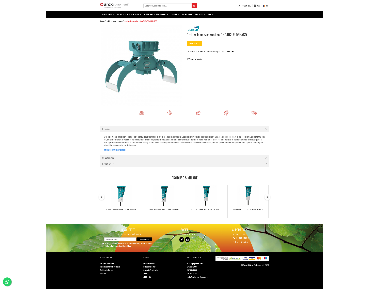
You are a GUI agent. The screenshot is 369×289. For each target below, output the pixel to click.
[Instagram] (187, 239)
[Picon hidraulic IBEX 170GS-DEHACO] (163, 196)
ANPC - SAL (147, 277)
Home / (103, 21)
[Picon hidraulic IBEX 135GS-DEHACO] (121, 196)
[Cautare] (194, 5)
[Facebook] (181, 239)
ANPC (145, 273)
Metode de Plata (149, 263)
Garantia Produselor (150, 270)
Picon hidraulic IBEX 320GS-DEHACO (248, 209)
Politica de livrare (106, 270)
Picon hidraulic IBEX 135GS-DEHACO (121, 209)
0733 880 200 (242, 237)
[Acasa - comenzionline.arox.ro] (114, 6)
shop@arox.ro (242, 241)
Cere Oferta (194, 43)
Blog (210, 14)
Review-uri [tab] (108, 163)
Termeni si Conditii (107, 263)
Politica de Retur (149, 266)
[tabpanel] (141, 65)
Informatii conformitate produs (115, 149)
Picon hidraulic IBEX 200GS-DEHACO (206, 209)
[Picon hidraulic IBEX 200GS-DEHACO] (205, 196)
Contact (103, 273)
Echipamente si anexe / (115, 21)
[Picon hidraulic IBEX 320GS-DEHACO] (248, 196)
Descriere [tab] (106, 128)
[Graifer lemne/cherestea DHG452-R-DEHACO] (141, 65)
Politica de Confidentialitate (121, 246)
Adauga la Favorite (195, 58)
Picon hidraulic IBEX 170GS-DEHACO (163, 209)
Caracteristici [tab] (108, 157)
